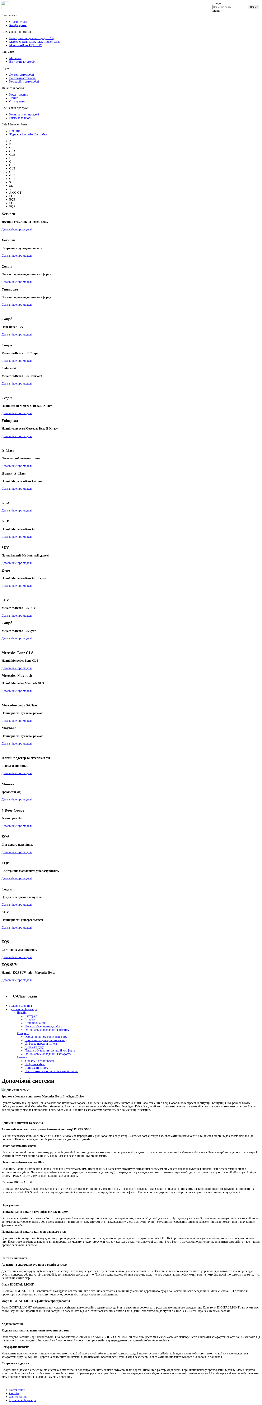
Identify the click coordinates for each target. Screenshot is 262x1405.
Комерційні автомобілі (24, 81)
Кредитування (18, 94)
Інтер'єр (30, 1019)
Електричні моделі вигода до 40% (31, 38)
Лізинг (13, 98)
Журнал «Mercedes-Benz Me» (28, 134)
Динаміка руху (34, 1047)
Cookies (14, 1393)
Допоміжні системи (37, 1067)
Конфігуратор (18, 25)
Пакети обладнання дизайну (43, 1026)
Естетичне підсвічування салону (46, 1040)
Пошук (254, 7)
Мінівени (15, 58)
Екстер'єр (31, 1016)
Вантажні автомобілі (22, 61)
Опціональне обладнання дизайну (47, 1029)
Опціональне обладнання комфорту (48, 1054)
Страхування (17, 101)
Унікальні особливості (39, 1060)
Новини (14, 131)
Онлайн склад (18, 21)
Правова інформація (22, 1400)
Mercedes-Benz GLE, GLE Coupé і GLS (34, 41)
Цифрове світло (35, 1064)
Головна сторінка (20, 1005)
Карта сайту (17, 1389)
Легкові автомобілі (21, 74)
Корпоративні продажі (24, 114)
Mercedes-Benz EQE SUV (25, 45)
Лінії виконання (35, 1022)
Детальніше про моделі (17, 229)
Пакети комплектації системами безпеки (51, 1071)
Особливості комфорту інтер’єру (46, 1036)
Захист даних (18, 1396)
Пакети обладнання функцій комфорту (50, 1050)
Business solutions (20, 117)
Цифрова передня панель (41, 1043)
